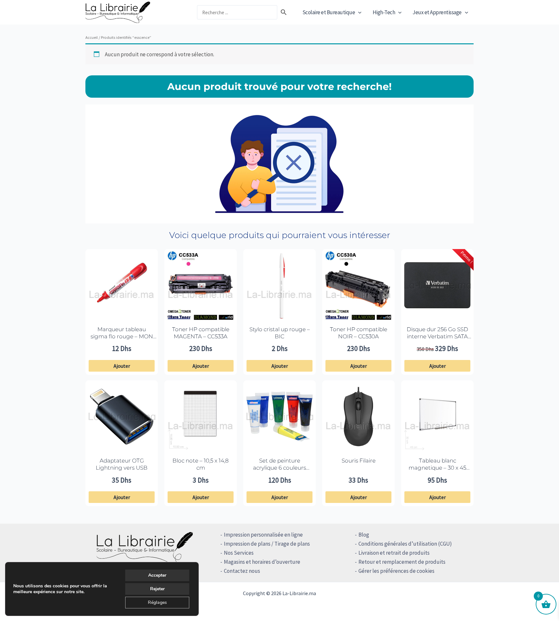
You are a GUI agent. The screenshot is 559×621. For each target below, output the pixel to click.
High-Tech (384, 12)
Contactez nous (242, 570)
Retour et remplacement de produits (401, 561)
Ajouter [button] (122, 366)
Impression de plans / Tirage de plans (267, 543)
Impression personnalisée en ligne (263, 534)
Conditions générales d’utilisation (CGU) (405, 543)
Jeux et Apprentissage (437, 12)
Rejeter (157, 589)
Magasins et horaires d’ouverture (262, 561)
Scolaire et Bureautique (328, 12)
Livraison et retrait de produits (394, 552)
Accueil (91, 37)
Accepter (157, 575)
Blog (363, 534)
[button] (358, 12)
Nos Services (239, 552)
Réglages (157, 602)
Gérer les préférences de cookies (396, 570)
